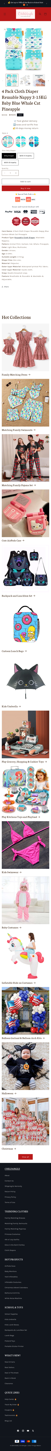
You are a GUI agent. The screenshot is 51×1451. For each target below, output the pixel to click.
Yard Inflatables (11, 1277)
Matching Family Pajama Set (17, 485)
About (7, 1175)
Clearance (9, 1383)
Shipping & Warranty (13, 1186)
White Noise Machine (13, 1298)
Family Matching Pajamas (15, 1229)
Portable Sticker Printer (14, 1346)
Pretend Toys (10, 1341)
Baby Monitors (11, 1271)
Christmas (7, 1148)
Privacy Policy (10, 1197)
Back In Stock (10, 1378)
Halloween (7, 1093)
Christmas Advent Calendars (16, 1288)
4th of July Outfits (12, 1240)
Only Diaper (9, 155)
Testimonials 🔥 (11, 1415)
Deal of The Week (12, 1373)
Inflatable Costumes (13, 1282)
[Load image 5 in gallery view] (39, 80)
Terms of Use (10, 1202)
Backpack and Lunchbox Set (17, 595)
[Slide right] (48, 80)
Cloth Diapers (10, 1250)
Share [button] (6, 287)
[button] (4, 14)
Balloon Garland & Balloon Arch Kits (22, 1038)
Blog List (8, 1421)
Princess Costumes (12, 1234)
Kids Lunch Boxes (12, 1325)
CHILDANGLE (12, 1168)
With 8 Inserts (10, 162)
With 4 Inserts (26, 155)
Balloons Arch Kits (12, 1293)
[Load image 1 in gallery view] (12, 80)
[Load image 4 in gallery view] (25, 80)
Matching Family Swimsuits (17, 429)
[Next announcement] (46, 3)
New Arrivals (10, 1362)
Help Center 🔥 (11, 1399)
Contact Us (9, 1181)
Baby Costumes (10, 927)
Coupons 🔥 (9, 1410)
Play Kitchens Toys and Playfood (19, 816)
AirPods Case (10, 1266)
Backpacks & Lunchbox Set (16, 1330)
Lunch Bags (9, 1335)
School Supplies (11, 1314)
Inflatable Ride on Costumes (17, 982)
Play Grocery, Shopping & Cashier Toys (23, 761)
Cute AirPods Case (11, 540)
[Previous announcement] (4, 3)
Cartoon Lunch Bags (13, 651)
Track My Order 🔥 (12, 1405)
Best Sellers (9, 1367)
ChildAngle (23, 1445)
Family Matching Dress (14, 374)
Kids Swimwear (10, 872)
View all (25, 1157)
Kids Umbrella (10, 706)
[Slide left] (2, 80)
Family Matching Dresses (15, 1218)
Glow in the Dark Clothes (15, 1245)
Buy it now (25, 188)
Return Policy (10, 1192)
